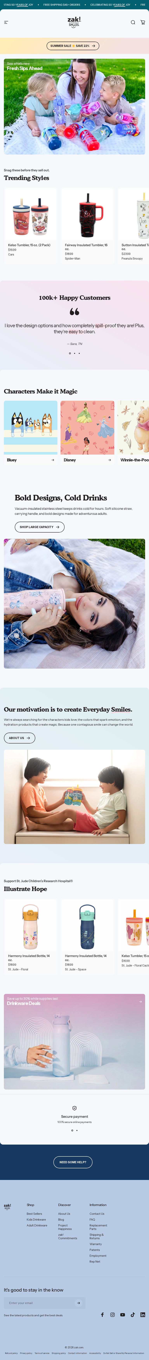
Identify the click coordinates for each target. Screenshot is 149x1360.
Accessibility (95, 1353)
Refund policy (11, 1353)
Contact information (77, 1353)
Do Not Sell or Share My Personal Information (123, 1353)
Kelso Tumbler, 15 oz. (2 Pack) (29, 245)
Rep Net (95, 1261)
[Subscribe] (78, 1303)
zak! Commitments (67, 1236)
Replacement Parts (98, 1227)
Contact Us (97, 1214)
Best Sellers (34, 1214)
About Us (64, 1214)
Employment (98, 1256)
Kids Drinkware (36, 1219)
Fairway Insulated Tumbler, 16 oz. (86, 247)
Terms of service (42, 1353)
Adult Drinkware (37, 1225)
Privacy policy (26, 1353)
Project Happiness (65, 1227)
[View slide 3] (79, 353)
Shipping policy (59, 1353)
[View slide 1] (70, 353)
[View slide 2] (74, 353)
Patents (95, 1250)
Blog (61, 1219)
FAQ (92, 1219)
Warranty (96, 1244)
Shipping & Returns (97, 1236)
